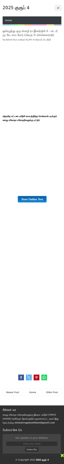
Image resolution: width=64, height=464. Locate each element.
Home (8, 20)
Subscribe (32, 449)
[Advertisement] (32, 78)
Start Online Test (32, 199)
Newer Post (12, 392)
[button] (21, 377)
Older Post (52, 392)
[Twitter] (58, 8)
